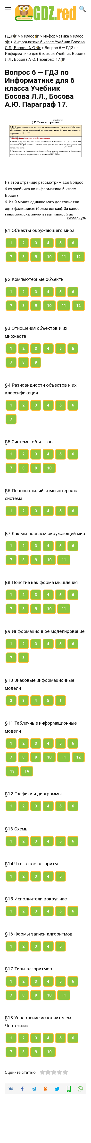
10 (49, 256)
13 (12, 771)
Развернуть (76, 218)
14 (27, 771)
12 (78, 256)
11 (64, 256)
